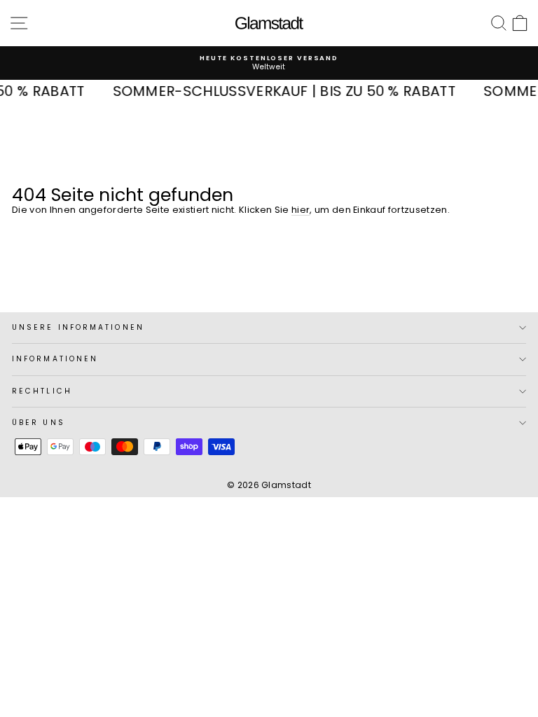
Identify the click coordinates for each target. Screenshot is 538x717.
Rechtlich (42, 391)
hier (300, 209)
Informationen (55, 359)
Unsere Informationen (78, 327)
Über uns (38, 422)
